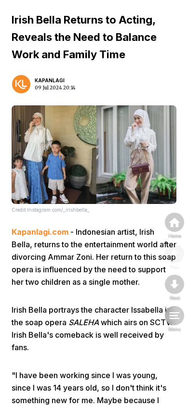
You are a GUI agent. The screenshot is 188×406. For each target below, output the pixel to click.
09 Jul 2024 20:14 (55, 88)
